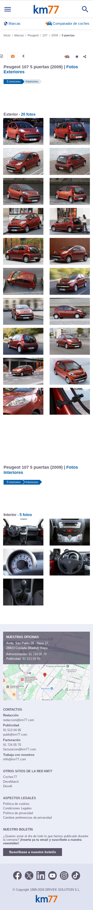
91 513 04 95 (31, 658)
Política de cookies (16, 804)
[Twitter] (29, 875)
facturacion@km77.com (19, 749)
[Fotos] (13, 56)
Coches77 (10, 777)
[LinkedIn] (40, 875)
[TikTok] (76, 875)
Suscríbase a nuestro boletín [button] (32, 852)
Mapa (43, 648)
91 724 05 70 (37, 654)
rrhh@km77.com (14, 759)
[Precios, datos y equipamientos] (23, 56)
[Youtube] (52, 875)
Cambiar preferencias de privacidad (27, 817)
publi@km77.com (15, 734)
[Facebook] (17, 875)
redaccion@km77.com (18, 720)
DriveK (7, 786)
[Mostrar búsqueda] (85, 9)
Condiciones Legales (17, 808)
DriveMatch (11, 781)
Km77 (46, 9)
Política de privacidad (18, 813)
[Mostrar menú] (7, 9)
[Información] (1, 56)
